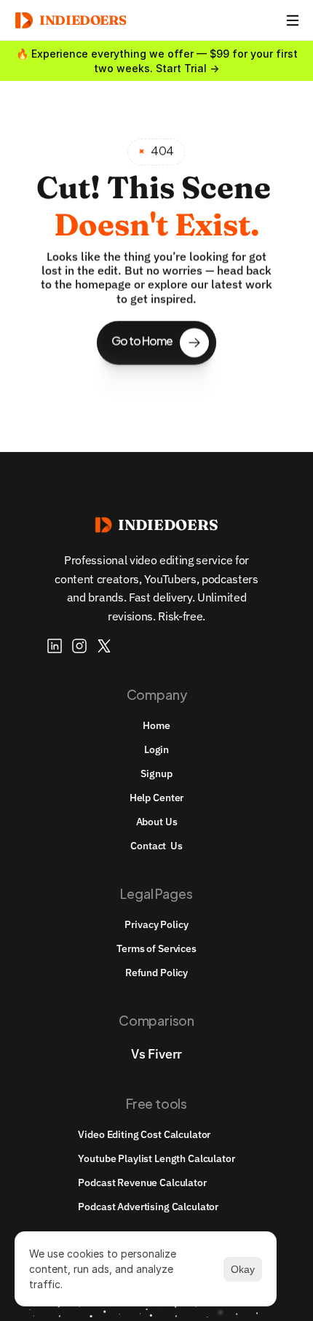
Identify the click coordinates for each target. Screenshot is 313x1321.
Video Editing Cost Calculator (144, 1134)
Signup (156, 773)
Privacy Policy (156, 924)
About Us (157, 821)
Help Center (156, 797)
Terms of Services (156, 948)
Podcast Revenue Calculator (142, 1182)
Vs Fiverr (156, 1053)
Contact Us (156, 845)
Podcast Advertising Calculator (148, 1206)
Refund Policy (156, 972)
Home (156, 725)
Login (156, 749)
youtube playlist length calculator (156, 1158)
